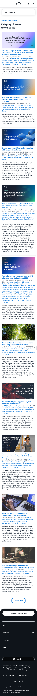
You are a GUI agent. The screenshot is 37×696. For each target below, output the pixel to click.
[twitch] (16, 676)
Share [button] (24, 64)
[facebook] (6, 676)
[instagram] (13, 676)
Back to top (17, 681)
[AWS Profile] (33, 4)
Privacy (4, 687)
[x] (3, 676)
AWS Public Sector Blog (9, 20)
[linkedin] (10, 676)
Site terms (12, 687)
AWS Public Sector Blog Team (13, 406)
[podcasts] (23, 676)
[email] (26, 676)
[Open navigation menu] (3, 3)
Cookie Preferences (24, 687)
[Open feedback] (35, 348)
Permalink (15, 64)
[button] (10, 12)
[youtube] (20, 676)
